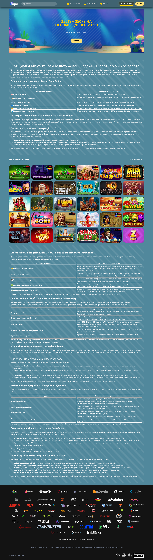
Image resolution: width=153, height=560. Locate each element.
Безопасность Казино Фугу (67, 539)
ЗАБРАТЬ (76, 41)
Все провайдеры (135, 159)
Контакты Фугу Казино (87, 539)
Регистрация (126, 4)
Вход (139, 4)
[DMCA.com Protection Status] (138, 555)
